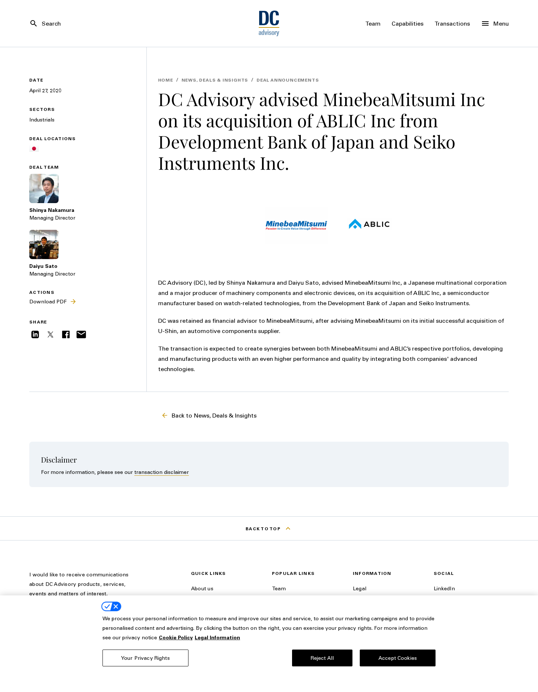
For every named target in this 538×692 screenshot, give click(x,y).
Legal (359, 588)
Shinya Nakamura (51, 209)
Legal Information (217, 637)
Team (279, 588)
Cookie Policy (176, 637)
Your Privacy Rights (145, 657)
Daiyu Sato (43, 265)
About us (202, 588)
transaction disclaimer (161, 471)
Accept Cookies (397, 657)
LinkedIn (444, 588)
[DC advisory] (269, 23)
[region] (269, 643)
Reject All (322, 657)
